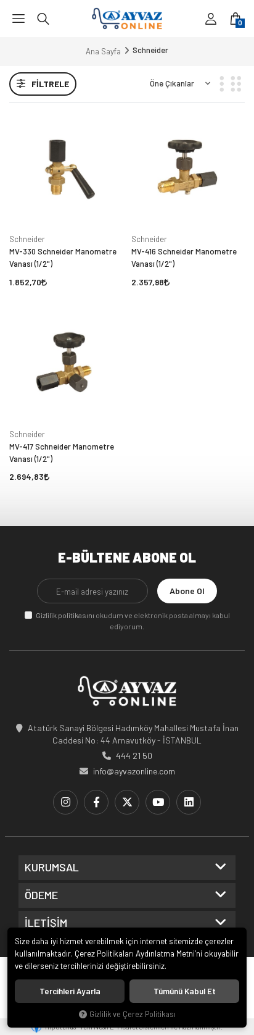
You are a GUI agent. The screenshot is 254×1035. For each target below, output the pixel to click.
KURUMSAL (52, 867)
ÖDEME (41, 895)
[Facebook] (96, 802)
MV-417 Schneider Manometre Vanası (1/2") (61, 453)
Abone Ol (187, 590)
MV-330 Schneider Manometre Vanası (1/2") (63, 257)
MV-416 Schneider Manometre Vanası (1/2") (184, 257)
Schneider (27, 239)
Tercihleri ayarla (69, 991)
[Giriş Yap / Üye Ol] (211, 18)
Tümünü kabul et (185, 991)
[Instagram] (65, 802)
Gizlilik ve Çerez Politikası (132, 1014)
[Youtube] (157, 802)
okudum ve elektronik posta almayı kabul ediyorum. (133, 621)
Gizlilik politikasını (65, 615)
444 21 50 (134, 755)
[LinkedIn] (188, 802)
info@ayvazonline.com (134, 771)
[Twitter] (127, 802)
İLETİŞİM (46, 923)
